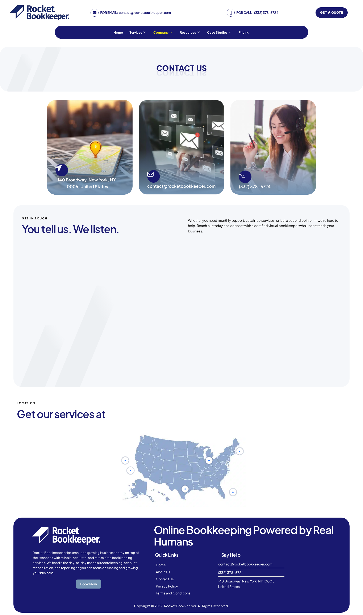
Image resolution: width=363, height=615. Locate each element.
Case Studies (217, 32)
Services (135, 32)
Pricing (244, 32)
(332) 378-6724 (255, 186)
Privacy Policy (167, 586)
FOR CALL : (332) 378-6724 (257, 12)
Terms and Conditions (173, 593)
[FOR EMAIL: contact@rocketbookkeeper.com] (95, 13)
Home (118, 32)
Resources (188, 32)
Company (161, 32)
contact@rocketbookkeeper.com (181, 186)
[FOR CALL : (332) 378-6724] (231, 13)
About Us (163, 572)
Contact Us (165, 579)
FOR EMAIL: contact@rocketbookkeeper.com (135, 12)
